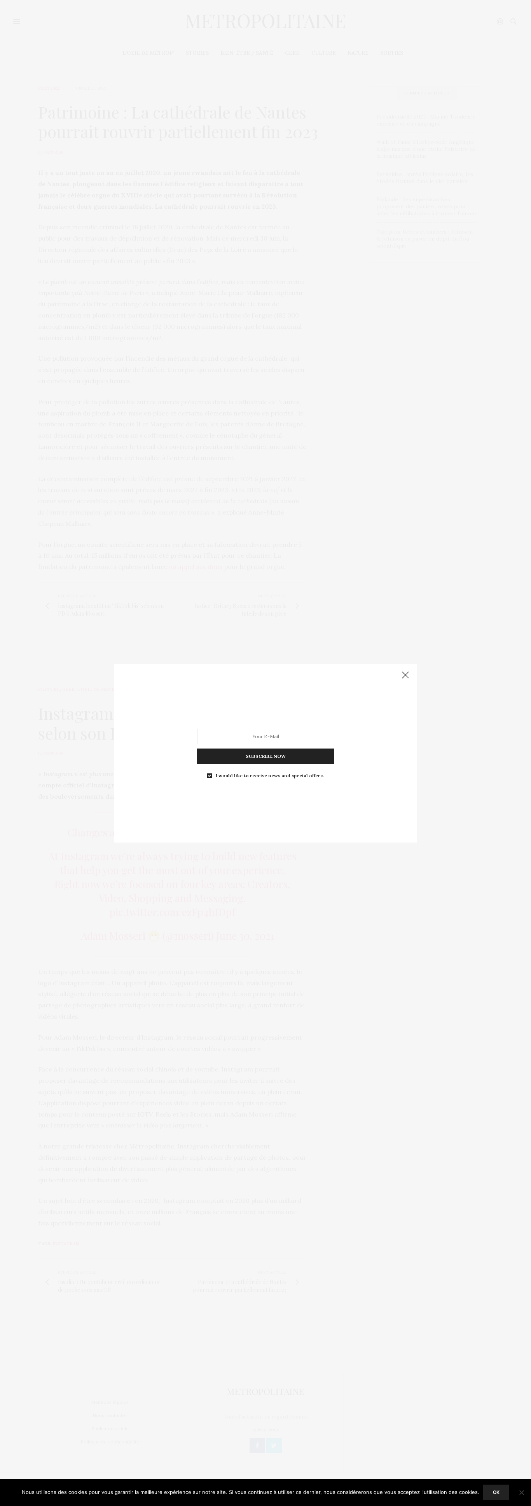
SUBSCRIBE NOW (266, 756)
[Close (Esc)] (405, 675)
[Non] (521, 1492)
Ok (496, 1492)
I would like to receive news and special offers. (270, 775)
